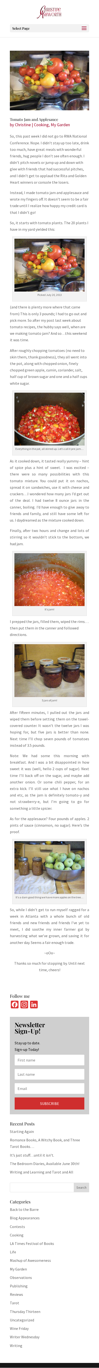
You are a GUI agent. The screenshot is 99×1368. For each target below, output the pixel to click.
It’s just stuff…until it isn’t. (32, 1155)
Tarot (14, 1302)
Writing (16, 1345)
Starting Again (22, 1131)
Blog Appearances (25, 1217)
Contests (17, 1226)
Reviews (16, 1294)
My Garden (60, 124)
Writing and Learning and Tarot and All (41, 1172)
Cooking (41, 124)
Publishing (19, 1286)
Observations (21, 1277)
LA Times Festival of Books (32, 1243)
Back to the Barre (24, 1209)
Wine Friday (19, 1328)
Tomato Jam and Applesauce (34, 119)
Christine (23, 124)
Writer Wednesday (24, 1336)
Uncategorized (22, 1320)
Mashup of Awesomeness (30, 1260)
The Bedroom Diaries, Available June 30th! (44, 1163)
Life (13, 1251)
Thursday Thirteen (25, 1311)
